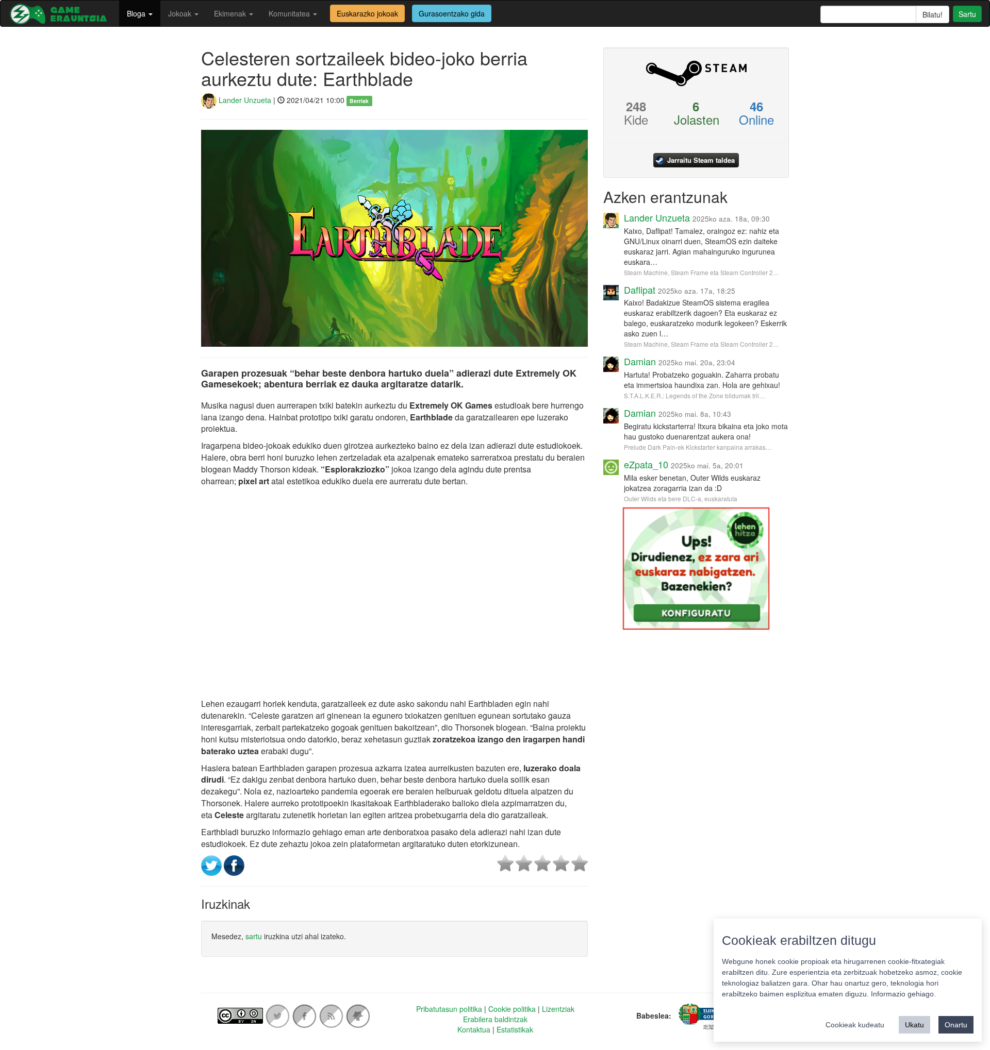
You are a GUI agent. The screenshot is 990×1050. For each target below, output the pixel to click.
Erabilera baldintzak (495, 1019)
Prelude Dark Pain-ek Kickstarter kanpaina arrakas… (698, 447)
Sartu (967, 14)
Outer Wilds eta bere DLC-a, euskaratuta (680, 498)
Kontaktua (473, 1029)
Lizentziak (558, 1009)
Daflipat (639, 289)
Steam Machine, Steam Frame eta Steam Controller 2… (701, 272)
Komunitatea (290, 13)
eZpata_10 (646, 464)
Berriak (359, 101)
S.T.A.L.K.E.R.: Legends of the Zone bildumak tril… (694, 395)
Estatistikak (515, 1029)
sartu (253, 936)
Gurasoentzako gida (452, 13)
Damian (640, 361)
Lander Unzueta (244, 100)
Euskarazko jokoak (367, 13)
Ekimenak (231, 13)
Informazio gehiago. (903, 994)
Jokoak (180, 13)
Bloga (137, 13)
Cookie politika (512, 1009)
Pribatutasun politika (449, 1009)
